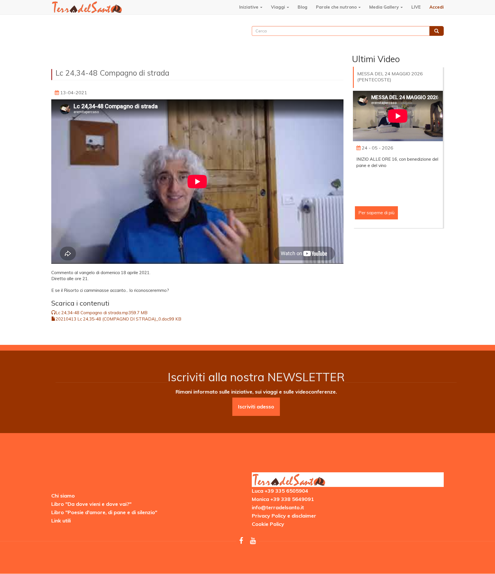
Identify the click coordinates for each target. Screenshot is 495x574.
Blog (302, 7)
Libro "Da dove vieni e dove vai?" (91, 504)
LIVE (416, 7)
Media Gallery (384, 7)
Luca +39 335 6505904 (280, 490)
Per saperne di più (376, 212)
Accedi (436, 7)
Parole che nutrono (337, 7)
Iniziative (249, 7)
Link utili (61, 520)
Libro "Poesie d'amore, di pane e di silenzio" (104, 512)
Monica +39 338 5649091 (283, 499)
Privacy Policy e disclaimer (284, 515)
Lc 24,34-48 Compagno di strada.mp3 (93, 312)
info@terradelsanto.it (278, 507)
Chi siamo (63, 495)
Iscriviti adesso (256, 406)
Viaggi (278, 7)
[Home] (87, 7)
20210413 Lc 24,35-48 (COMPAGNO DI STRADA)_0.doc (112, 319)
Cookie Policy (268, 524)
